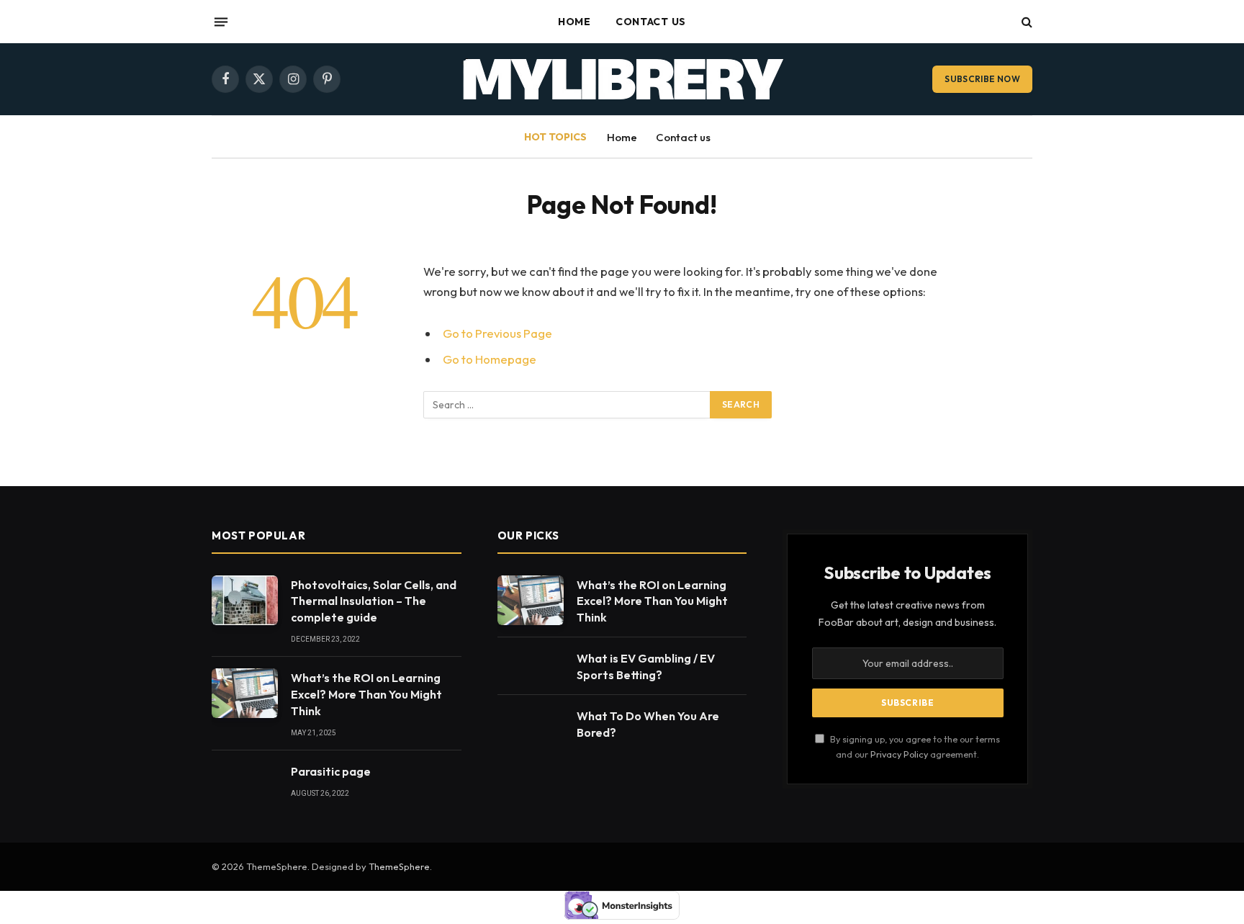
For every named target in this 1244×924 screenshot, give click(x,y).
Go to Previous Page (497, 333)
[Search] (1025, 22)
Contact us (651, 21)
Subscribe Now (982, 78)
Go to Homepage (489, 359)
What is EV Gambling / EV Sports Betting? (646, 666)
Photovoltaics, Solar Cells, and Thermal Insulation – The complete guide (373, 601)
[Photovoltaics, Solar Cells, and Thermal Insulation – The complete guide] (245, 600)
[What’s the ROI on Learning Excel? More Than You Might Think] (245, 693)
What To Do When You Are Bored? (648, 724)
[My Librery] (622, 79)
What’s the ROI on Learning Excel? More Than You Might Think (366, 694)
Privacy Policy (899, 754)
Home (574, 21)
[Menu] (221, 21)
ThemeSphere (399, 866)
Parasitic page (331, 771)
